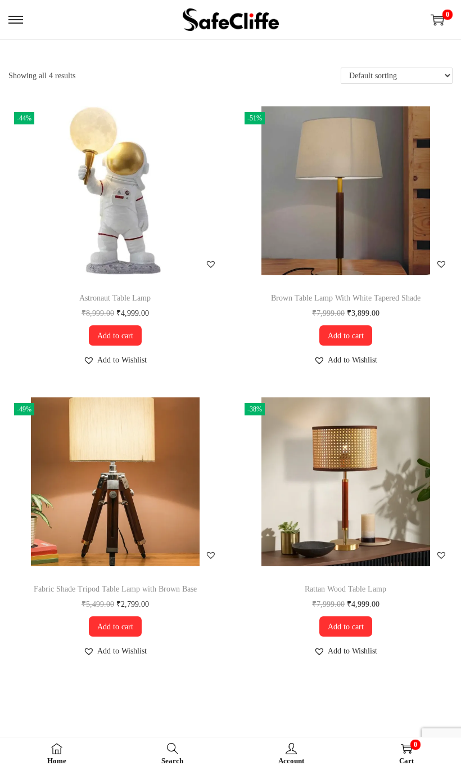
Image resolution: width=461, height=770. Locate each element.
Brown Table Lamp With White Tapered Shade (346, 298)
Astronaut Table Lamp (115, 298)
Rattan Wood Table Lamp (345, 589)
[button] (210, 264)
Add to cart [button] (115, 336)
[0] (437, 19)
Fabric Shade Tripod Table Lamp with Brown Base (115, 589)
